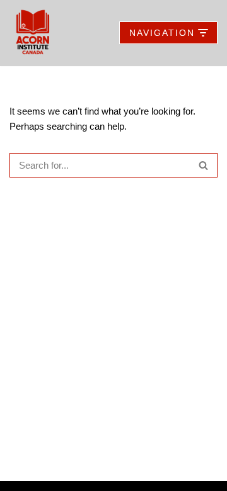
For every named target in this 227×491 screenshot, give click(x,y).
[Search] (203, 165)
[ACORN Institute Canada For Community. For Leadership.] (33, 33)
